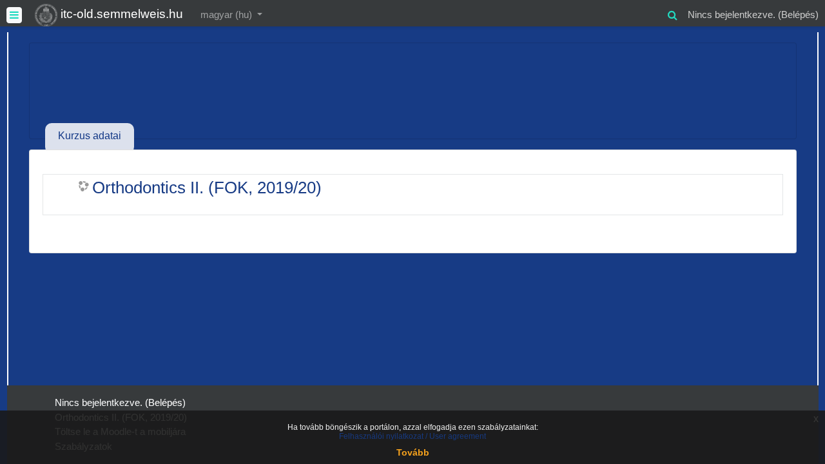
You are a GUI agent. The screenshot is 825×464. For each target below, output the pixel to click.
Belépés (798, 14)
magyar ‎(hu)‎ (227, 14)
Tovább (412, 452)
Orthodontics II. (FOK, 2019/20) (207, 187)
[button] (672, 13)
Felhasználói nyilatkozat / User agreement (412, 436)
